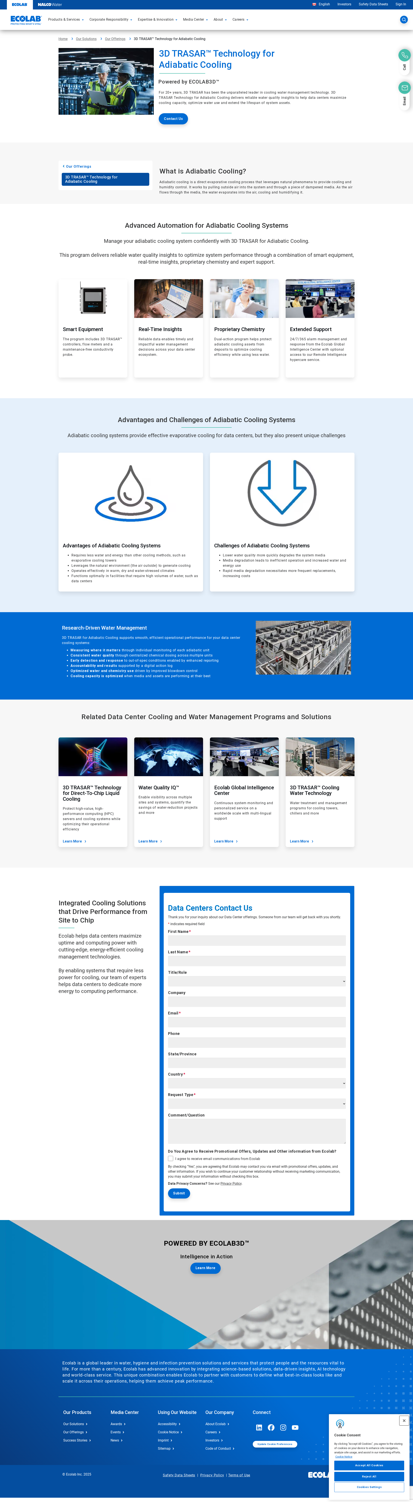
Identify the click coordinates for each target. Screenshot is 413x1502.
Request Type (180, 1094)
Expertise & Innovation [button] (156, 19)
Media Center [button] (193, 19)
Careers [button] (239, 19)
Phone (174, 1033)
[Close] (404, 1420)
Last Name (178, 952)
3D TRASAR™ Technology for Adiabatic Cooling (91, 179)
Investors (344, 4)
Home (63, 39)
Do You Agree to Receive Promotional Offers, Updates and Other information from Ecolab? (252, 1151)
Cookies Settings (369, 1487)
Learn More (72, 841)
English (324, 4)
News (115, 1440)
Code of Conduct (218, 1448)
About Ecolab (215, 1424)
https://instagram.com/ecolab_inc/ (283, 1427)
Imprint (163, 1440)
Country (175, 1074)
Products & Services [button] (64, 19)
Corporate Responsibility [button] (109, 19)
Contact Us (173, 119)
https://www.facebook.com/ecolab (271, 1427)
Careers (211, 1432)
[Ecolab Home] (26, 21)
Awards (116, 1424)
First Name (178, 931)
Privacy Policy (231, 1183)
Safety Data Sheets (373, 4)
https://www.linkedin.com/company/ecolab (259, 1427)
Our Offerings (115, 39)
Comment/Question (186, 1115)
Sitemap (164, 1448)
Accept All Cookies (369, 1465)
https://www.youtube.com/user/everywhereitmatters (295, 1427)
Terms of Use (239, 1475)
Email (173, 1013)
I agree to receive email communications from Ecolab (217, 1159)
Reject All (369, 1476)
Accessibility (167, 1424)
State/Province (182, 1054)
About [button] (218, 19)
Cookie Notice (343, 1456)
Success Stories (75, 1440)
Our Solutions (86, 39)
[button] (83, 20)
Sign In (401, 4)
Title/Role (177, 972)
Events (116, 1432)
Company (176, 992)
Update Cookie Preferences (274, 1444)
